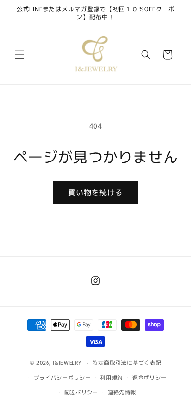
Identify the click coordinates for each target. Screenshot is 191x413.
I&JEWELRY (68, 362)
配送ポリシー (81, 392)
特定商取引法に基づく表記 (127, 362)
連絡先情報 (122, 392)
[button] (19, 55)
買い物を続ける (95, 192)
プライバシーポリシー (62, 377)
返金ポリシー (149, 377)
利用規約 (111, 377)
